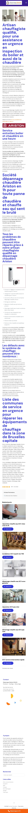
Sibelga (4, 790)
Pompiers (5, 783)
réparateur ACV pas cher (10, 607)
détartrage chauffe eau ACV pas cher (13, 630)
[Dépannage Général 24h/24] (14, 3)
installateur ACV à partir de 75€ (13, 554)
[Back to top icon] (14, 802)
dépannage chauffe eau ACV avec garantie (13, 582)
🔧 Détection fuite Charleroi (10, 495)
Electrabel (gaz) (7, 789)
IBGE (4, 785)
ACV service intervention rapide (13, 660)
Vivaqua (5, 787)
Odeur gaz (5, 792)
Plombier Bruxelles (12, 806)
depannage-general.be (8, 689)
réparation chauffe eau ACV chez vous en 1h (13, 525)
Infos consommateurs (8, 782)
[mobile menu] (26, 3)
